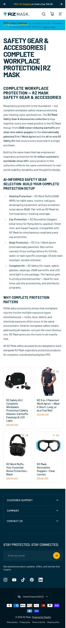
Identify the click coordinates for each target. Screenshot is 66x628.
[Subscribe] (54, 573)
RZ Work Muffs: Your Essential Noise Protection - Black (17, 469)
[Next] (61, 4)
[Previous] (4, 4)
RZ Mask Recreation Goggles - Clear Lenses (46, 469)
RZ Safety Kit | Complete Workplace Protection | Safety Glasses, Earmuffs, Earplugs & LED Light (17, 410)
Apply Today (49, 27)
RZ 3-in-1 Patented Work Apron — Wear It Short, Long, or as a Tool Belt (48, 405)
